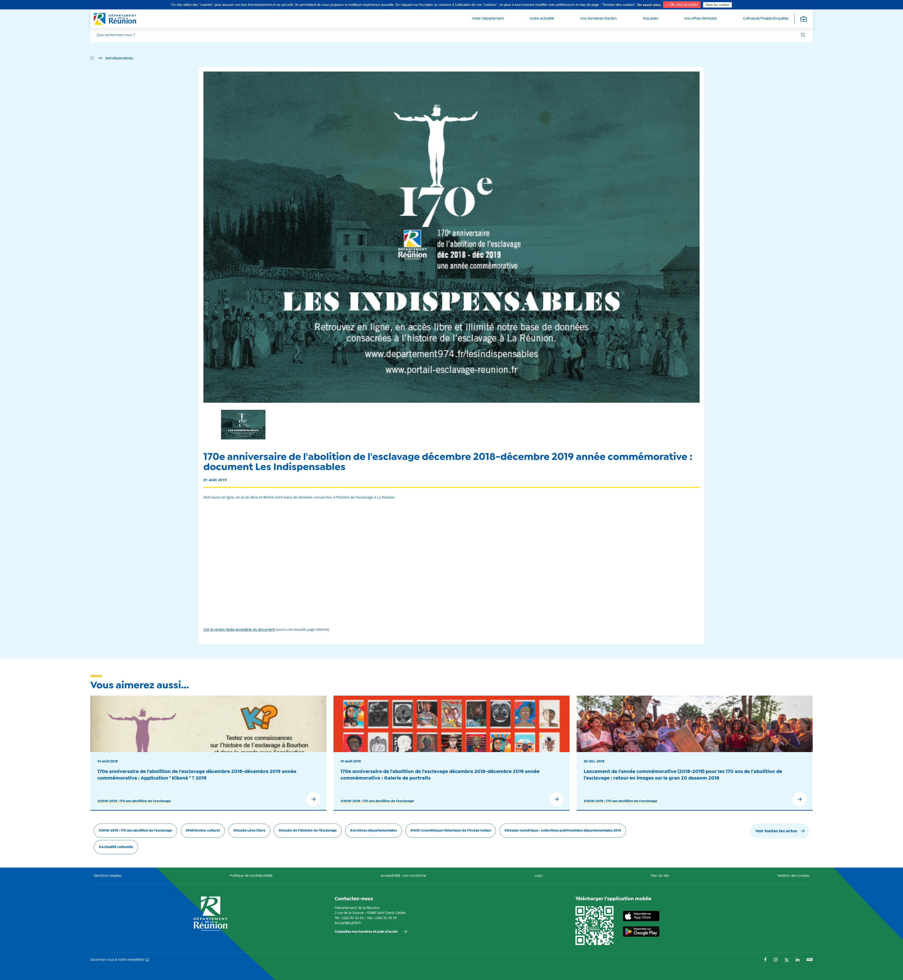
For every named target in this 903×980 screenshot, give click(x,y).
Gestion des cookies (793, 875)
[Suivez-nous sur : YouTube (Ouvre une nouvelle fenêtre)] (810, 959)
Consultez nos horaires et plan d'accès (366, 931)
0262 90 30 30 (353, 918)
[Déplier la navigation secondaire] (803, 19)
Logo (539, 875)
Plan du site (660, 875)
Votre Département (488, 18)
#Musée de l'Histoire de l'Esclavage (308, 830)
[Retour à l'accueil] (92, 58)
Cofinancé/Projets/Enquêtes (765, 18)
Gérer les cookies (717, 5)
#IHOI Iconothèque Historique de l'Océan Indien (450, 830)
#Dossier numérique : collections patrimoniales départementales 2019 (562, 830)
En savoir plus (649, 5)
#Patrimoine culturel (203, 830)
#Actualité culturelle (116, 847)
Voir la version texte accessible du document (239, 629)
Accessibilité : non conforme (403, 875)
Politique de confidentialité (251, 875)
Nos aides (650, 18)
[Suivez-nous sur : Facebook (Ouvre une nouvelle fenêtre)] (765, 960)
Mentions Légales (107, 875)
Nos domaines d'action (598, 18)
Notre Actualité (542, 18)
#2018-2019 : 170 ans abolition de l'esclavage (134, 801)
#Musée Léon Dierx (249, 830)
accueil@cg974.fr (348, 923)
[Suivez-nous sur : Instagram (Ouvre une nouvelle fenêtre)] (775, 960)
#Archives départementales (373, 830)
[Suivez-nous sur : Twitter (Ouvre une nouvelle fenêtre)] (786, 960)
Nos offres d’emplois (700, 18)
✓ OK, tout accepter (681, 5)
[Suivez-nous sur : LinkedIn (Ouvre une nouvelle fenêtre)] (798, 960)
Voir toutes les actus (776, 831)
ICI (147, 959)
